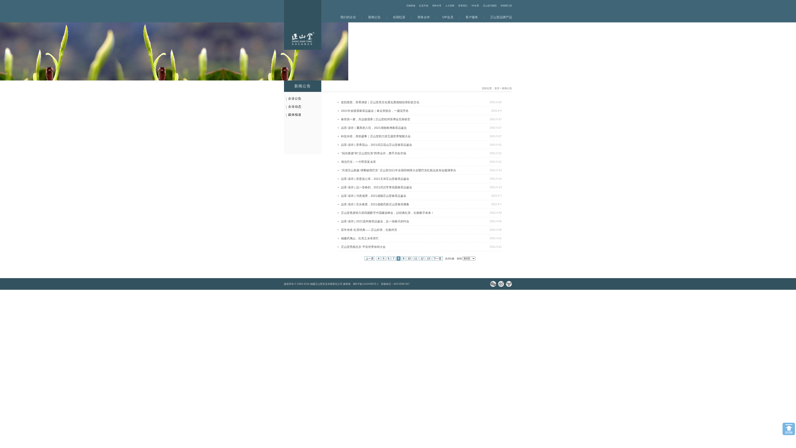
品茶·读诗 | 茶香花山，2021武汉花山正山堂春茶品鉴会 (376, 144)
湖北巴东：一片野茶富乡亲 (358, 161)
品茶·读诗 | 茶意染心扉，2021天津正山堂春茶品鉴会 (375, 178)
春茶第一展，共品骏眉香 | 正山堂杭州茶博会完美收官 (375, 119)
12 (422, 258)
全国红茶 (399, 17)
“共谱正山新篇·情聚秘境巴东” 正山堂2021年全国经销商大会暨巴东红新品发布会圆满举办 (398, 170)
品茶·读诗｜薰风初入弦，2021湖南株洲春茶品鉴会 (374, 127)
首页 (496, 88)
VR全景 (475, 5)
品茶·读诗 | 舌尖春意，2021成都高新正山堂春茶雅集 (375, 204)
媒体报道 (294, 114)
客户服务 (472, 17)
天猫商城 (410, 5)
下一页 (437, 258)
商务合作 (423, 17)
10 (409, 258)
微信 (493, 284)
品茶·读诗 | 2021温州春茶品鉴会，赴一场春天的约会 (375, 221)
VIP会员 (447, 17)
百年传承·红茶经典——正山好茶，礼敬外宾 (369, 229)
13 (428, 258)
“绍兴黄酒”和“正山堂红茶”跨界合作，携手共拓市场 (373, 153)
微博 (501, 284)
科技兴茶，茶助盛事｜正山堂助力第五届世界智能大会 (376, 136)
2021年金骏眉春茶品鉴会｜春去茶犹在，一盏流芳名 (375, 110)
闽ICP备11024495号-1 (366, 283)
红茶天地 (423, 5)
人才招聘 (449, 5)
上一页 (370, 258)
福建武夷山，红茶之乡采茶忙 (360, 238)
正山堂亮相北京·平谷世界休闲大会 (363, 246)
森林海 (347, 283)
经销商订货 (506, 5)
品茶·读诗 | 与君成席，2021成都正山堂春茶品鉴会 (373, 195)
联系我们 (462, 5)
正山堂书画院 (490, 5)
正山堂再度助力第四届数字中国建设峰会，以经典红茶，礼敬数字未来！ (387, 212)
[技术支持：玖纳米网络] (413, 283)
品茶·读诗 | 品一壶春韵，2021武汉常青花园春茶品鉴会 (376, 187)
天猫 (509, 284)
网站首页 (302, 25)
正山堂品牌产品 (501, 17)
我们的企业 (348, 17)
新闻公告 (374, 17)
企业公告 (294, 98)
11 (415, 258)
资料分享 (436, 5)
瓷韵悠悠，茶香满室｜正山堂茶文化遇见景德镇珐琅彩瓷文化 (380, 102)
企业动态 (294, 106)
